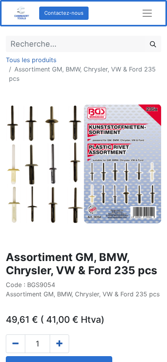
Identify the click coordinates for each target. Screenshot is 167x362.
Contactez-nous (64, 13)
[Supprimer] (15, 343)
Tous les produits (31, 60)
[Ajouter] (59, 343)
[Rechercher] (153, 44)
